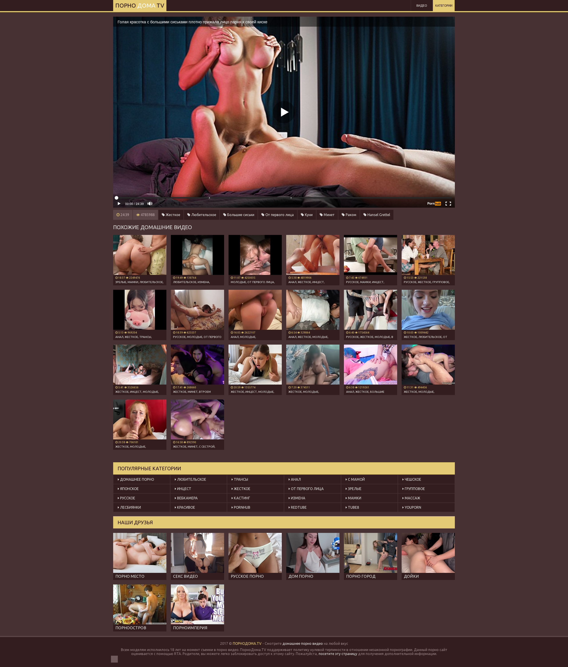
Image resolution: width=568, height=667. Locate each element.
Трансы (240, 479)
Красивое (185, 507)
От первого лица (279, 215)
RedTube (298, 507)
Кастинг (241, 498)
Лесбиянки (130, 507)
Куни (308, 215)
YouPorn (412, 507)
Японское (129, 489)
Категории (443, 5)
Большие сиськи (240, 215)
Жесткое (172, 215)
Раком (350, 215)
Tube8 (353, 507)
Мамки (354, 498)
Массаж (412, 498)
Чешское (412, 479)
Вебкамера (187, 498)
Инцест (183, 489)
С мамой (356, 479)
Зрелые (354, 489)
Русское (127, 498)
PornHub (241, 507)
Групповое (414, 489)
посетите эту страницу (338, 654)
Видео (421, 5)
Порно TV (139, 5)
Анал (295, 479)
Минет (329, 215)
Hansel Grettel (378, 215)
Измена (297, 498)
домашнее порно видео (302, 643)
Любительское (203, 215)
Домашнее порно (136, 479)
